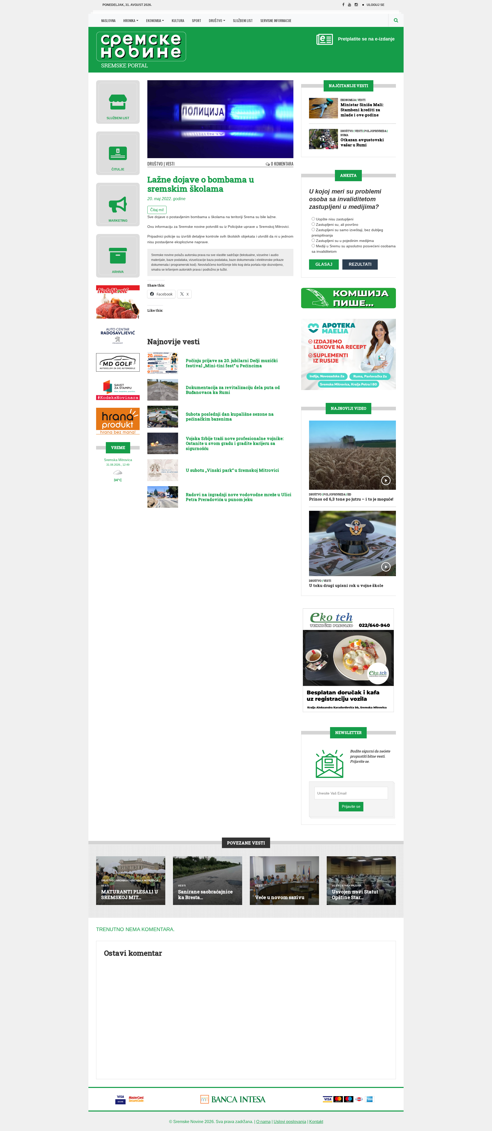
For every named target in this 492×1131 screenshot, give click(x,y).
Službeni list (243, 20)
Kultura (178, 20)
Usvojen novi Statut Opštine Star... (355, 894)
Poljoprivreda (375, 131)
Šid (349, 494)
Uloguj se (375, 5)
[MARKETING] (118, 204)
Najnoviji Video (348, 408)
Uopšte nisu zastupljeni (334, 219)
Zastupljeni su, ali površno (337, 224)
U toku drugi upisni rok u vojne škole (346, 585)
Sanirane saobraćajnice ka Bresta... (205, 894)
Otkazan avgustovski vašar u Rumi (362, 142)
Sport (196, 20)
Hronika (129, 20)
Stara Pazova (351, 885)
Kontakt (316, 1121)
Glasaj (323, 264)
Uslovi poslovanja (290, 1121)
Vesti (170, 164)
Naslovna (108, 20)
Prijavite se (351, 806)
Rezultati (360, 264)
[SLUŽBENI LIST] (118, 101)
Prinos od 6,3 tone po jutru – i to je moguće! (351, 499)
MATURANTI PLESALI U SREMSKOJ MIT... (129, 894)
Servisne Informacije (275, 20)
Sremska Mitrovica (144, 880)
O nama (263, 1121)
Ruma (344, 135)
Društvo (215, 20)
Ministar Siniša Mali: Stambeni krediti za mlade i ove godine (362, 109)
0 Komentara (281, 164)
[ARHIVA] (118, 255)
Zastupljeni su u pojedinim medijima (345, 241)
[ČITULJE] (118, 153)
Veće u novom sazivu (279, 897)
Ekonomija (153, 20)
